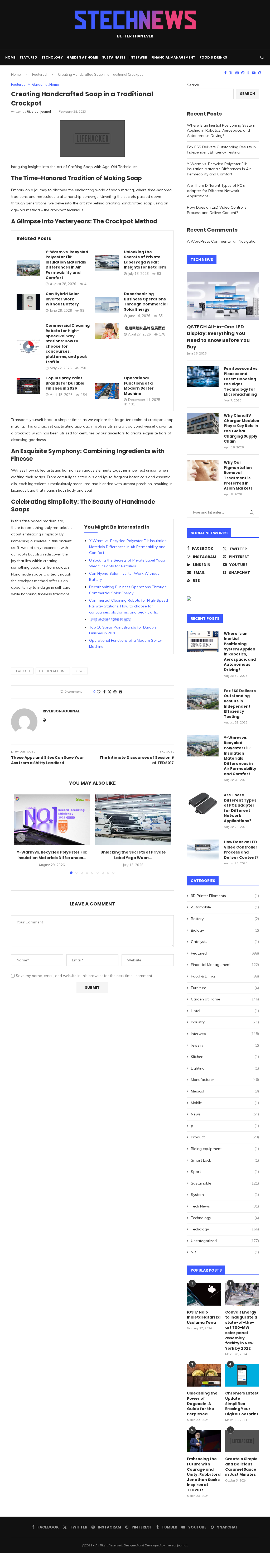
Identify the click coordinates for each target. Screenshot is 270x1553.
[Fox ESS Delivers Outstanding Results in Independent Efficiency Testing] (203, 699)
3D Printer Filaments (225, 895)
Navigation (248, 241)
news (79, 671)
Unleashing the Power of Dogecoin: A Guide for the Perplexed (202, 1403)
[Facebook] (225, 72)
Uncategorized (225, 1240)
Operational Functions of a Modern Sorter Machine (139, 385)
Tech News (225, 1206)
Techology (52, 57)
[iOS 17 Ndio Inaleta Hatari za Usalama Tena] (204, 1294)
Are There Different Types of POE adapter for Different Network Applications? (216, 190)
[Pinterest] (242, 72)
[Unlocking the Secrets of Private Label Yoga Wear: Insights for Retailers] (107, 263)
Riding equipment (225, 1148)
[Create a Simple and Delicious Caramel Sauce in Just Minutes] (242, 1441)
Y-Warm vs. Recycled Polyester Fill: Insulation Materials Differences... (52, 855)
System (225, 1194)
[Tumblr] (248, 72)
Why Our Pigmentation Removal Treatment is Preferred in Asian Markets (238, 475)
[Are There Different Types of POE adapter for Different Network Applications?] (203, 803)
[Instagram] (237, 72)
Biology (225, 930)
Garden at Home (82, 57)
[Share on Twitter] (109, 691)
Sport (225, 1171)
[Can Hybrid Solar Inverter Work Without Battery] (28, 302)
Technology (225, 1217)
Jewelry (225, 1045)
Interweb (138, 57)
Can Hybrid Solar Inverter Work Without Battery (62, 299)
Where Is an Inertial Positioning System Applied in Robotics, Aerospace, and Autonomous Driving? (221, 130)
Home (10, 57)
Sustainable (113, 57)
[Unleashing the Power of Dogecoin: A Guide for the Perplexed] (204, 1375)
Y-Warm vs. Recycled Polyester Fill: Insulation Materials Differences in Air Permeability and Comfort (67, 264)
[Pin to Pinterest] (115, 691)
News (225, 1114)
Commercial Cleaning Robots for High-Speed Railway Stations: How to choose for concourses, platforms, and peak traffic (68, 343)
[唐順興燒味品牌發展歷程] (107, 331)
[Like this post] (98, 691)
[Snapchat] (259, 72)
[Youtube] (253, 72)
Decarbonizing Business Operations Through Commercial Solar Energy (145, 301)
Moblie (225, 1102)
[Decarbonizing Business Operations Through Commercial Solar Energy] (107, 305)
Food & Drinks (213, 57)
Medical (225, 1091)
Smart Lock (225, 1160)
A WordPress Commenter (209, 241)
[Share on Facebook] (104, 691)
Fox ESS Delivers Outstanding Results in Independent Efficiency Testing (221, 150)
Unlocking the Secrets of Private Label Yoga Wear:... (133, 855)
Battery (225, 918)
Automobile (225, 907)
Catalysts (225, 941)
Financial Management (173, 57)
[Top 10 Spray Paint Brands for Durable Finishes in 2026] (28, 386)
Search (193, 85)
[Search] (262, 57)
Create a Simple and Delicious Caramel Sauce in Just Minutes (241, 1466)
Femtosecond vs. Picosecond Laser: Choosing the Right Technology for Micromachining (241, 381)
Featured (28, 57)
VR (225, 1252)
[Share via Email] (120, 691)
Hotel (225, 1010)
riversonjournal (39, 111)
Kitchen (225, 1056)
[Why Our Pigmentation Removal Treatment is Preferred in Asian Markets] (203, 470)
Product (225, 1137)
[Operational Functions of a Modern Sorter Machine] (107, 391)
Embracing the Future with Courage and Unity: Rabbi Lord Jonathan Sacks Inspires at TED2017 (203, 1474)
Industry (225, 1022)
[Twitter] (231, 72)
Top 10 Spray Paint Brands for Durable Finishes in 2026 (65, 383)
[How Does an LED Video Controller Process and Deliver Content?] (203, 850)
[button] (20, 837)
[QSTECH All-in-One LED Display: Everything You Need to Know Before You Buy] (223, 296)
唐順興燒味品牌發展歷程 (144, 328)
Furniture (225, 987)
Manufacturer (225, 1079)
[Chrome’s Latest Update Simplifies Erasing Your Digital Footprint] (242, 1375)
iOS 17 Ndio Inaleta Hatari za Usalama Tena (203, 1317)
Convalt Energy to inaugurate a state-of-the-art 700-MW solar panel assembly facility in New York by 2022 (241, 1330)
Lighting (225, 1068)
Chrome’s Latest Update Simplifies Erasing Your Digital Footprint (242, 1403)
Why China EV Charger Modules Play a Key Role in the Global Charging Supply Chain (241, 428)
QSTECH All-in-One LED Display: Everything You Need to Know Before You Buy (218, 336)
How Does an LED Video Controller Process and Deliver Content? (217, 210)
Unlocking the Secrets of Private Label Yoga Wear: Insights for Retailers (145, 259)
